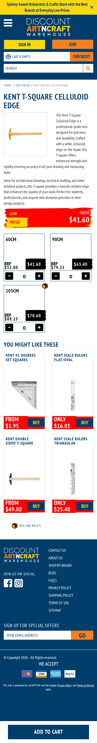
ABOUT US (55, 557)
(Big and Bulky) (29, 525)
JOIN (72, 44)
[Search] (88, 68)
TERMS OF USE (58, 602)
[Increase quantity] (39, 276)
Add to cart (48, 731)
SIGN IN (24, 44)
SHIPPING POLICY (60, 595)
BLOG (52, 572)
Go (82, 635)
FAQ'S (52, 580)
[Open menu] (8, 23)
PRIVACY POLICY (59, 587)
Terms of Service (85, 685)
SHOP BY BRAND (60, 565)
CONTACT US (57, 550)
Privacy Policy (64, 685)
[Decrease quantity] (9, 276)
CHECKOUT (81, 56)
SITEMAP (54, 610)
